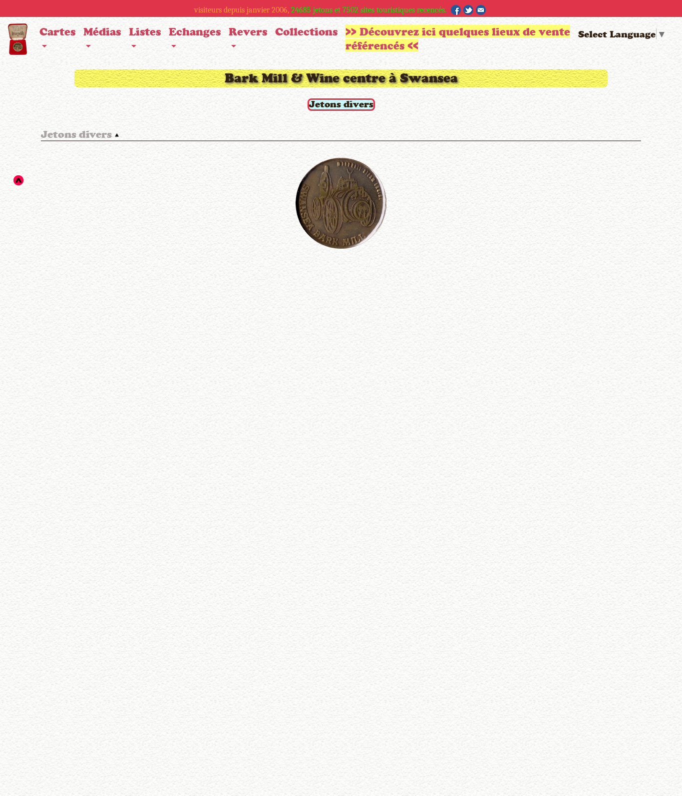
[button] (57, 39)
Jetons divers (341, 103)
